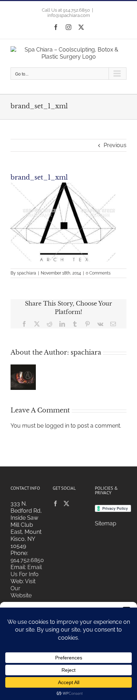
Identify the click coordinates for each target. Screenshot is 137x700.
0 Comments (98, 273)
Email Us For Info (26, 571)
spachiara (26, 273)
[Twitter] (66, 503)
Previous (115, 145)
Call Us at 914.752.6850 (66, 10)
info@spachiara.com (68, 15)
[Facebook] (55, 503)
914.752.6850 (27, 560)
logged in (57, 425)
